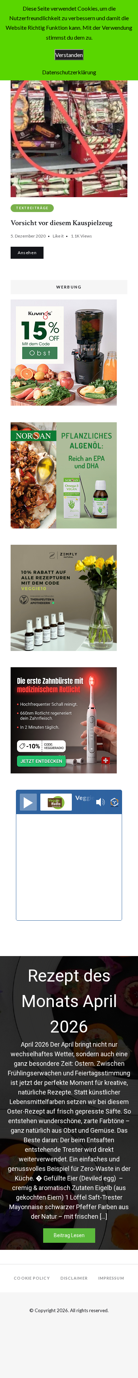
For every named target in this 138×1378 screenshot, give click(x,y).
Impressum (111, 1278)
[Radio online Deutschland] (114, 802)
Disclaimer (74, 1278)
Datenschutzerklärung (69, 72)
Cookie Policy (32, 1278)
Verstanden (69, 54)
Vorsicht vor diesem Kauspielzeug (62, 223)
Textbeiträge (32, 208)
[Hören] (28, 802)
